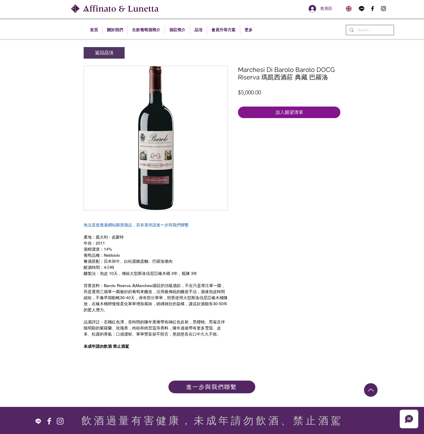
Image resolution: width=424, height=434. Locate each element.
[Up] (371, 390)
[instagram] (383, 8)
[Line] (361, 8)
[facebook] (372, 8)
